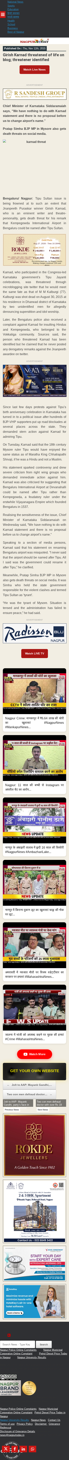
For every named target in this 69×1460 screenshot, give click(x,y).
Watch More (37, 1054)
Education (13, 9)
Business (12, 28)
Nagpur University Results (31, 1357)
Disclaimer (41, 1423)
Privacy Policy (25, 1423)
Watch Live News (34, 69)
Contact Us (54, 1420)
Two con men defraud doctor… (29, 1094)
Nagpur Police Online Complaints (18, 1349)
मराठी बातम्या (13, 16)
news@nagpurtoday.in (12, 1435)
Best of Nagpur (15, 31)
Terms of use (7, 1423)
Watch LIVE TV (34, 653)
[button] (34, 700)
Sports (11, 5)
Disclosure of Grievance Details (17, 1431)
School (11, 24)
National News (15, 1)
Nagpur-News (38, 1420)
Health (11, 20)
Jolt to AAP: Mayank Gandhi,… (29, 1084)
